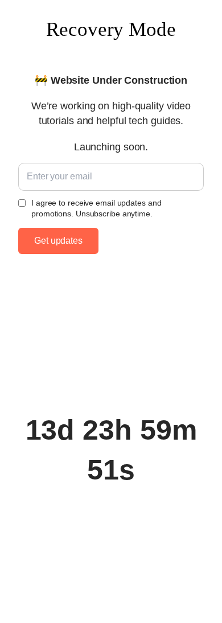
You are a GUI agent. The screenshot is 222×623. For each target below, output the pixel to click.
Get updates (58, 240)
